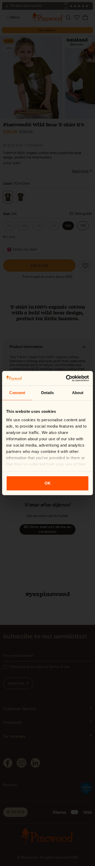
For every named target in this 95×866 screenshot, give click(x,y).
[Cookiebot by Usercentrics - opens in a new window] (67, 378)
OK (48, 483)
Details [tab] (47, 392)
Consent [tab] (17, 392)
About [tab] (78, 392)
